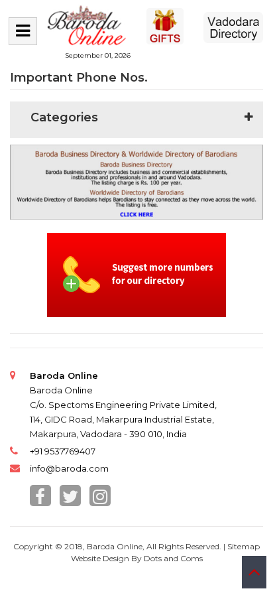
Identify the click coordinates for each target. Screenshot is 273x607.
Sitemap (243, 546)
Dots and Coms (173, 558)
